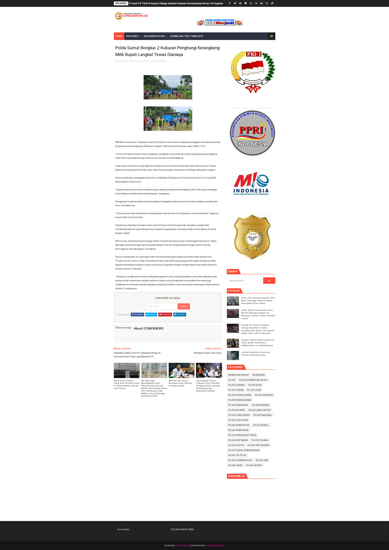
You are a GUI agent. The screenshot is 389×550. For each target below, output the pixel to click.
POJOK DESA (255, 385)
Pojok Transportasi (240, 460)
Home (119, 36)
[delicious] (272, 3)
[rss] (256, 3)
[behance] (261, 3)
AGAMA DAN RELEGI (238, 375)
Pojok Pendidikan (238, 430)
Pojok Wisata (254, 465)
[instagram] (267, 3)
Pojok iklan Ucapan (239, 395)
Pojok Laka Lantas (259, 410)
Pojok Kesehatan (238, 405)
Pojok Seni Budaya (258, 445)
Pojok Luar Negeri (239, 415)
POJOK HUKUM (236, 390)
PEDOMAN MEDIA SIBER (182, 529)
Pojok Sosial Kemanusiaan (243, 450)
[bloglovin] (245, 3)
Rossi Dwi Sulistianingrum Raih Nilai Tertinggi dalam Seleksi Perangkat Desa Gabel (258, 300)
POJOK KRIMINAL (159, 61)
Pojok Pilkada (260, 440)
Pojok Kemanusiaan (239, 400)
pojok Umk (262, 460)
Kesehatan (259, 375)
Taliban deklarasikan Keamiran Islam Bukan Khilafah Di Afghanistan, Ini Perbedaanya (258, 343)
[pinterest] (240, 3)
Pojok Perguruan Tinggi (242, 435)
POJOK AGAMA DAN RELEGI (253, 380)
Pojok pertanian (238, 440)
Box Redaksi (123, 529)
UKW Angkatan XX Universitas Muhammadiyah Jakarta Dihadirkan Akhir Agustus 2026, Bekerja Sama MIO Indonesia (195, 3)
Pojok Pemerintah (239, 425)
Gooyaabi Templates (215, 545)
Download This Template (186, 36)
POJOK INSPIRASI (264, 395)
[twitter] (235, 3)
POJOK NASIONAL (263, 415)
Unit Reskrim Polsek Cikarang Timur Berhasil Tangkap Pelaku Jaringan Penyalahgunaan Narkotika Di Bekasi (208, 386)
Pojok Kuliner (236, 410)
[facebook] (229, 3)
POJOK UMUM (235, 465)
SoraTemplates (182, 545)
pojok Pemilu (261, 425)
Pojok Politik (236, 445)
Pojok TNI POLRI (237, 455)
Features (132, 36)
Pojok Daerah (236, 385)
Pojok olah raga (238, 420)
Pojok (232, 380)
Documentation (154, 36)
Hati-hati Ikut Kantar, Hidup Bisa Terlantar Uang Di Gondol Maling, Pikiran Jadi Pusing (126, 384)
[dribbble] (251, 3)
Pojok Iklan (254, 390)
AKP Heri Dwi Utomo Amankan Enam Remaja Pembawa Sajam (180, 383)
